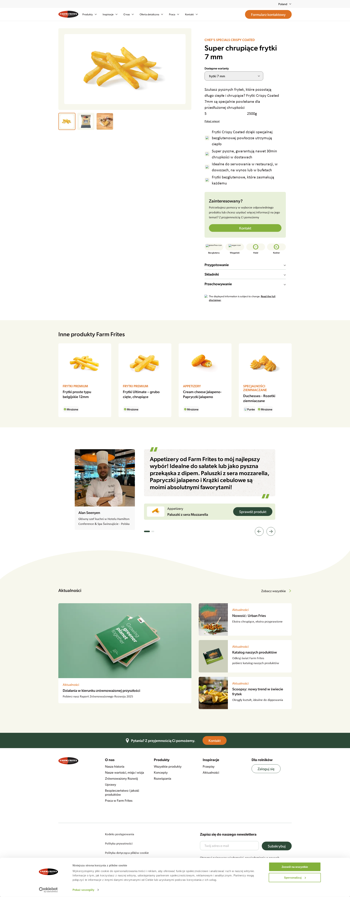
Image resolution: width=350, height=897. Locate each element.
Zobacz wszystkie (273, 591)
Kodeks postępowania (119, 834)
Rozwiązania (162, 778)
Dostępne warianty (217, 68)
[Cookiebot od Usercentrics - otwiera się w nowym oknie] (48, 890)
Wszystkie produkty (168, 766)
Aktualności (211, 772)
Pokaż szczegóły (83, 889)
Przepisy (209, 766)
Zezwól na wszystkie (295, 866)
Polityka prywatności (119, 843)
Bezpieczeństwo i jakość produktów (122, 792)
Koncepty (161, 772)
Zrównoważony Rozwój (121, 778)
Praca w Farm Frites (118, 800)
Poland (282, 4)
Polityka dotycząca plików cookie (127, 853)
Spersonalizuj (293, 877)
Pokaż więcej (212, 121)
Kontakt (245, 228)
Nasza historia (114, 766)
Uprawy (110, 784)
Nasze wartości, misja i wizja (124, 772)
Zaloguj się (266, 768)
